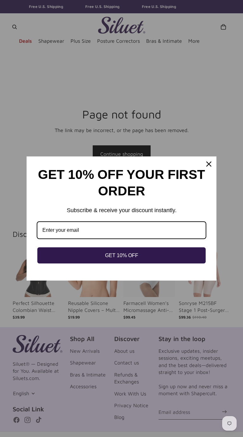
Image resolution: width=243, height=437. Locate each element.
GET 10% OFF (121, 255)
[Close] (208, 164)
